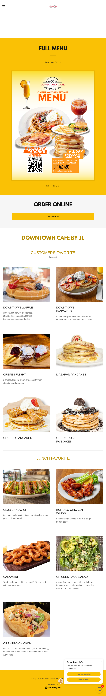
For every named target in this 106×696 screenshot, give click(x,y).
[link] (53, 6)
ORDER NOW (53, 217)
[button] (9, 6)
